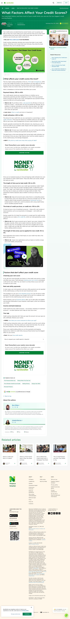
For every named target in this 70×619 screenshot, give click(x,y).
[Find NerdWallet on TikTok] (59, 513)
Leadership (31, 481)
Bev (15, 405)
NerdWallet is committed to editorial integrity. (58, 48)
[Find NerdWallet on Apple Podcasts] (57, 513)
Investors (31, 503)
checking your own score (30, 280)
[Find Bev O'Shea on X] (13, 407)
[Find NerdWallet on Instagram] (54, 513)
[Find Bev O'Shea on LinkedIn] (17, 407)
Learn (13, 8)
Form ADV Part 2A (37, 571)
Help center (43, 479)
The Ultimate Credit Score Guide (12, 383)
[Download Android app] (14, 523)
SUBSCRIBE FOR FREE (24, 152)
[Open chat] (66, 615)
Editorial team (32, 497)
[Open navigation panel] (2, 3)
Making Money (26, 383)
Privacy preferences (54, 491)
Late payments (27, 103)
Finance (7, 8)
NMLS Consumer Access (34, 528)
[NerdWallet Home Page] (9, 3)
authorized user (34, 200)
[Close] (68, 608)
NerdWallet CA (46, 612)
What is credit (15, 112)
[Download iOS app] (14, 515)
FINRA (35, 568)
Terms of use (54, 479)
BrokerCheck (31, 575)
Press (30, 499)
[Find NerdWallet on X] (49, 513)
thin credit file (21, 217)
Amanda (17, 420)
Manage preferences (15, 614)
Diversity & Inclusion (31, 488)
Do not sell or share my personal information (55, 495)
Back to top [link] (8, 396)
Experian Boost (21, 299)
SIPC (37, 568)
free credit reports (17, 335)
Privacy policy (54, 484)
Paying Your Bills (36, 383)
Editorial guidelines (31, 491)
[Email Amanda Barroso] (13, 422)
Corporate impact (33, 485)
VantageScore (37, 81)
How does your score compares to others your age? (23, 320)
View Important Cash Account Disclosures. (36, 582)
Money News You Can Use (24, 380)
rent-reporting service (25, 293)
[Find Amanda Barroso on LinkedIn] (15, 422)
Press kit (31, 501)
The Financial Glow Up (9, 380)
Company (31, 479)
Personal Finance (8, 386)
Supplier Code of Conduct (55, 482)
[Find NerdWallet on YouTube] (52, 513)
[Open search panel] (53, 2)
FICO (29, 81)
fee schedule (36, 574)
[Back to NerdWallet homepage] (2, 8)
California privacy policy (55, 487)
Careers (31, 483)
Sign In (59, 2)
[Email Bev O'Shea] (15, 407)
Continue (27, 614)
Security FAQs (43, 481)
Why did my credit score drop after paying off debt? (22, 140)
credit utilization (7, 119)
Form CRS (31, 571)
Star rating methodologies (32, 495)
